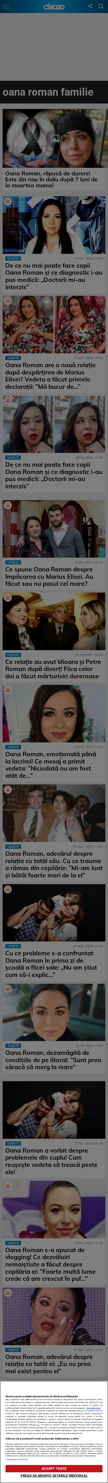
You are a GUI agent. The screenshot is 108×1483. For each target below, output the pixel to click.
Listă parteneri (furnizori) (17, 1459)
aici (38, 1425)
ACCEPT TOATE (54, 1468)
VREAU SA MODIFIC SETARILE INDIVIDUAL (54, 1476)
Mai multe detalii (94, 1408)
